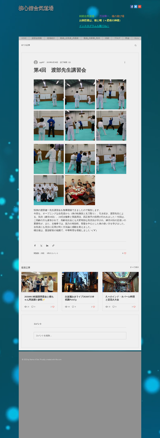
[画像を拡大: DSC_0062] (80, 126)
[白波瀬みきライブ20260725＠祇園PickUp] (80, 282)
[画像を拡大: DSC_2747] (80, 190)
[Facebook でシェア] (35, 245)
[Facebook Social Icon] (131, 6)
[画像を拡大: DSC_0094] (80, 159)
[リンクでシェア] (53, 245)
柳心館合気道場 (36, 8)
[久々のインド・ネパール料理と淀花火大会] (120, 282)
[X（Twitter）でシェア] (41, 245)
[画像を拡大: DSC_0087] (111, 159)
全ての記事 (25, 45)
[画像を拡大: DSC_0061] (49, 126)
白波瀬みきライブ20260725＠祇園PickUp (79, 298)
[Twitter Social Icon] (135, 6)
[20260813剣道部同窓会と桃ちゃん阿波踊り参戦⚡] (39, 282)
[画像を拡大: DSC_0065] (111, 126)
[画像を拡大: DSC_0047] (80, 94)
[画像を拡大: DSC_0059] (111, 94)
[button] (135, 45)
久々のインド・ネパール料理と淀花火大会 (120, 298)
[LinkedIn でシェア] (47, 245)
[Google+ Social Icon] (139, 6)
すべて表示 (134, 267)
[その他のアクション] (124, 62)
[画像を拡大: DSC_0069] (49, 159)
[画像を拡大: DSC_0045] (49, 190)
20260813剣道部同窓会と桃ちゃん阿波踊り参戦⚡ (39, 298)
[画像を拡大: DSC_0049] (49, 94)
